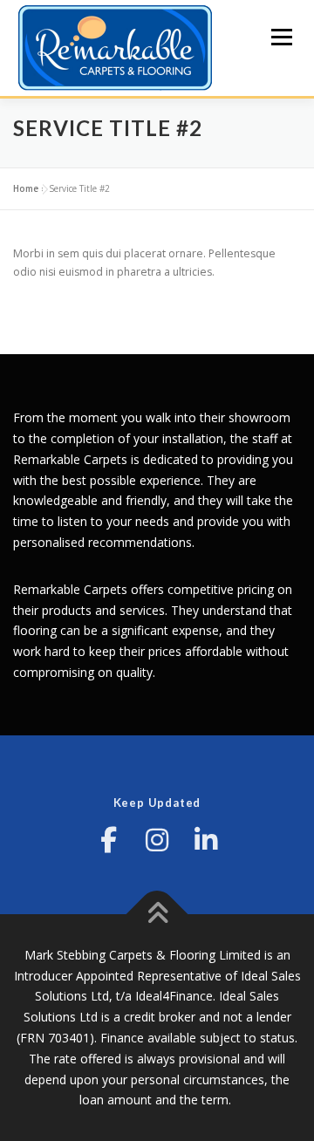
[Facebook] (108, 840)
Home (25, 188)
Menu (280, 37)
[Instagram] (157, 840)
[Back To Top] (157, 914)
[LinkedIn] (206, 840)
